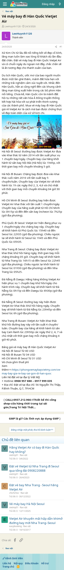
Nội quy (18, 563)
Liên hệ (6, 563)
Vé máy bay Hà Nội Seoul (26, 504)
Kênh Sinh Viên (14, 558)
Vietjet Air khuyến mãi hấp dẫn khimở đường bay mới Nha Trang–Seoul (35, 520)
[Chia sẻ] (56, 47)
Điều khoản (32, 563)
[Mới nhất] (59, 4)
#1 (61, 46)
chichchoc (14, 492)
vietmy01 (13, 455)
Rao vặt (23, 455)
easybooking (15, 526)
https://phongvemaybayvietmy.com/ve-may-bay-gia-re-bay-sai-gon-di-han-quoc (31, 371)
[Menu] (5, 4)
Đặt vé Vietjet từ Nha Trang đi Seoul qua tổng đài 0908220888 (34, 468)
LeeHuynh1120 (13, 26)
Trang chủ (8, 566)
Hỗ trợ (45, 563)
